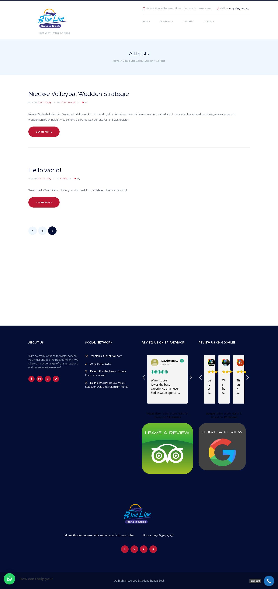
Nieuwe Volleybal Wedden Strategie (78, 93)
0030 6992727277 (99, 363)
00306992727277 (239, 8)
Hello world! (44, 170)
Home (116, 60)
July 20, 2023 (44, 178)
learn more (44, 132)
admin (63, 178)
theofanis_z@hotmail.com (106, 355)
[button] (9, 578)
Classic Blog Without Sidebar (138, 60)
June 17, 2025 (44, 102)
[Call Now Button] (269, 581)
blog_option (68, 102)
